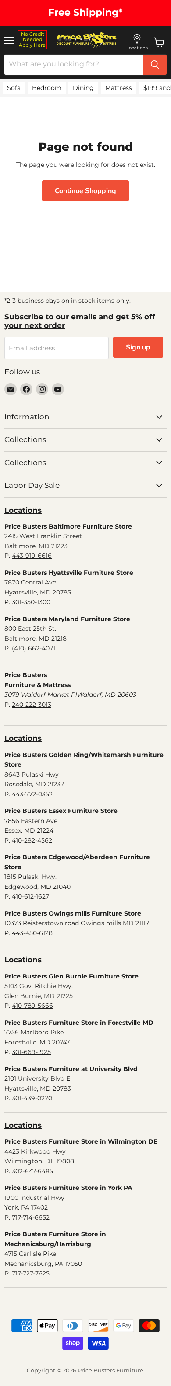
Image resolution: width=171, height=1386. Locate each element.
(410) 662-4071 (33, 648)
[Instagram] (42, 389)
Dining (83, 88)
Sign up (138, 347)
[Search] (155, 65)
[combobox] (73, 65)
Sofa (14, 88)
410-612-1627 (30, 896)
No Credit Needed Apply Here (32, 39)
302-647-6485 (32, 1171)
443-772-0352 (32, 794)
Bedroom (46, 88)
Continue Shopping (85, 191)
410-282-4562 (32, 840)
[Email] (10, 389)
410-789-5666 (32, 1005)
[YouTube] (58, 389)
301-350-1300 (31, 602)
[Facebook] (26, 389)
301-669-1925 (31, 1052)
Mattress (118, 88)
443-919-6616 (32, 556)
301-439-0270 (32, 1098)
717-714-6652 (31, 1217)
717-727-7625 (31, 1273)
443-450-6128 (32, 933)
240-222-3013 (31, 705)
